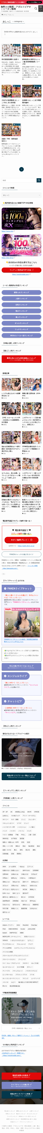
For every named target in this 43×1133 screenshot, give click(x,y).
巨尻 (28, 842)
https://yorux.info (7, 231)
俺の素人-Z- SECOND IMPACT (28, 982)
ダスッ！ (30, 967)
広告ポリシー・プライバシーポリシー (21, 1122)
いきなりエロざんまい (18, 940)
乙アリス (30, 866)
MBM (21, 933)
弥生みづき (16, 882)
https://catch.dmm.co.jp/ (26, 546)
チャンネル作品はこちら (34, 2)
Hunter (23, 929)
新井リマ (25, 882)
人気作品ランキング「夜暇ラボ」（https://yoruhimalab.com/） (13, 1054)
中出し (23, 835)
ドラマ (19, 823)
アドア (30, 944)
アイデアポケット (8, 944)
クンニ (23, 819)
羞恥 (34, 850)
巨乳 (22, 842)
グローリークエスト (9, 959)
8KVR (29, 812)
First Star (34, 925)
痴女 (38, 846)
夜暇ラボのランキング (13, 1119)
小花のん (23, 878)
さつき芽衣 (12, 866)
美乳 (21, 850)
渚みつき (24, 901)
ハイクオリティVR (9, 827)
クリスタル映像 (8, 952)
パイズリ (13, 831)
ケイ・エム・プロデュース (11, 963)
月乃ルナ (5, 885)
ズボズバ (25, 963)
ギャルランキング (32, 1114)
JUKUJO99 (31, 929)
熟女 (24, 846)
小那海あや (32, 878)
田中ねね (33, 901)
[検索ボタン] (36, 8)
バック (5, 831)
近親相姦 (5, 854)
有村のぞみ (33, 885)
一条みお (21, 866)
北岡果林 (35, 870)
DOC (18, 925)
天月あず (34, 874)
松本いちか (6, 893)
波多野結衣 (6, 901)
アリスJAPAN (7, 948)
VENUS (5, 940)
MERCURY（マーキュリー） (12, 936)
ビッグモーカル (8, 974)
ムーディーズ (35, 978)
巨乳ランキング (10, 1114)
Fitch (4, 929)
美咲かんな (26, 904)
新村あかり (34, 882)
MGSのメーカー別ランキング (27, 1116)
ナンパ (26, 823)
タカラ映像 (20, 967)
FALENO (25, 925)
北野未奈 (5, 874)
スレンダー (32, 819)
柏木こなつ (16, 893)
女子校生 (14, 838)
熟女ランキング (20, 1114)
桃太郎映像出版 (15, 986)
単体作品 (5, 838)
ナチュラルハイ (18, 971)
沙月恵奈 (31, 897)
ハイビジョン (22, 827)
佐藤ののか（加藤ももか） (11, 870)
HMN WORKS (13, 929)
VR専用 (36, 812)
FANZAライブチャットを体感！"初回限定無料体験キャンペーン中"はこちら (21, 640)
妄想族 (22, 838)
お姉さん (5, 815)
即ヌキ (5, 986)
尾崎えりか (6, 882)
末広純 (25, 889)
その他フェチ (15, 815)
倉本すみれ (26, 870)
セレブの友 (34, 963)
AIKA (4, 866)
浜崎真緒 (15, 901)
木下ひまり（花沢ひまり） (11, 889)
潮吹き (18, 846)
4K (11, 812)
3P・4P (5, 812)
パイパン (21, 831)
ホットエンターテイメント (11, 978)
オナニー (5, 819)
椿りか (23, 897)
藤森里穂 (24, 908)
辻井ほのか (33, 908)
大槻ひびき (24, 874)
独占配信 (31, 846)
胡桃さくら (14, 908)
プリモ (32, 974)
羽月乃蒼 (5, 908)
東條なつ (33, 889)
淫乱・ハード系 (8, 846)
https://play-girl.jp (7, 257)
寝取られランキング (22, 1111)
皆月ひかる (16, 904)
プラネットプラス (21, 974)
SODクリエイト (29, 936)
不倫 (17, 835)
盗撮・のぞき (7, 850)
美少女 (28, 850)
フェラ (29, 831)
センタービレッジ (8, 967)
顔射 (12, 854)
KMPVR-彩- (13, 933)
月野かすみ (14, 885)
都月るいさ (6, 912)
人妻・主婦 (32, 835)
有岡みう (24, 885)
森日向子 (25, 893)
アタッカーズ (21, 944)
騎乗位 (19, 854)
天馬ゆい (5, 878)
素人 (15, 850)
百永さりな (6, 904)
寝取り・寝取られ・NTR (11, 842)
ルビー (13, 982)
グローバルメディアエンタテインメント (15, 955)
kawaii (5, 933)
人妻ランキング (34, 1111)
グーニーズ (22, 959)
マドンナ (25, 978)
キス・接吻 (14, 819)
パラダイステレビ (31, 971)
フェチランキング (12, 1116)
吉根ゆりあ (14, 874)
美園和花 (35, 904)
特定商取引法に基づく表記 (29, 1119)
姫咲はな (14, 878)
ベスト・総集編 (8, 835)
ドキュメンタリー (8, 823)
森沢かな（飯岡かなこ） (10, 897)
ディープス (6, 971)
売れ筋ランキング (9, 1111)
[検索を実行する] (39, 180)
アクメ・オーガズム (29, 815)
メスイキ (5, 982)
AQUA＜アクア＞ (8, 925)
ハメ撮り (32, 827)
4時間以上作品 (20, 812)
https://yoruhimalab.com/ (20, 274)
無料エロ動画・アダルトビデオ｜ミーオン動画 (16, 8)
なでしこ (30, 940)
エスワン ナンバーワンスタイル (24, 948)
